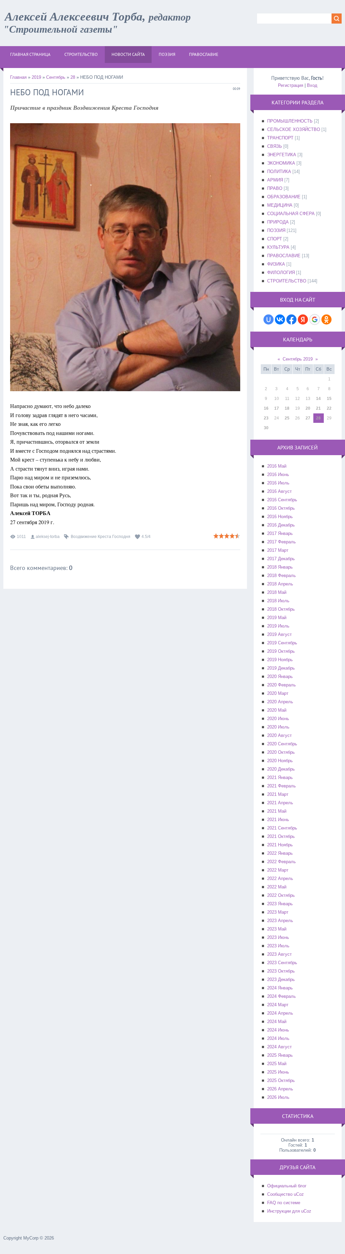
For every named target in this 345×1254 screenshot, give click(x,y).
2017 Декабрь (281, 558)
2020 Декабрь (281, 769)
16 (266, 408)
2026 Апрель (280, 1088)
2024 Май (276, 1021)
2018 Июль (278, 600)
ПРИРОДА (278, 222)
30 (266, 428)
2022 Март (277, 870)
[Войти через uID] (268, 319)
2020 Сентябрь (282, 743)
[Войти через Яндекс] (303, 319)
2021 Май (276, 811)
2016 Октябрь (281, 508)
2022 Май (276, 886)
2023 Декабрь (281, 979)
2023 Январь (280, 903)
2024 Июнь (278, 1029)
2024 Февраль (281, 996)
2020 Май (276, 710)
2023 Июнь (278, 937)
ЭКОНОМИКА (281, 163)
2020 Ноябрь (280, 760)
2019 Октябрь (281, 651)
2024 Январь (280, 987)
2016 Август (279, 491)
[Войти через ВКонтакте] (280, 319)
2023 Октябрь (281, 971)
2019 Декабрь (281, 668)
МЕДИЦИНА (279, 205)
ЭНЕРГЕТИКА (281, 154)
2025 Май (276, 1063)
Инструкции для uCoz (289, 1211)
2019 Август (279, 634)
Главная (18, 77)
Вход (312, 85)
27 (308, 418)
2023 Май (276, 928)
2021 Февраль (281, 785)
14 (318, 398)
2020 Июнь (278, 718)
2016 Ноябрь (280, 516)
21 (318, 408)
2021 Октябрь (281, 836)
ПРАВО (274, 188)
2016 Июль (278, 482)
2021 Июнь (278, 819)
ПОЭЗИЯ (276, 230)
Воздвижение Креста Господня (100, 536)
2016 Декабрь (281, 525)
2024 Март (277, 1004)
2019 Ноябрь (280, 659)
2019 (36, 77)
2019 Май (276, 617)
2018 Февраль (281, 575)
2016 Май (276, 466)
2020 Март (277, 693)
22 (329, 408)
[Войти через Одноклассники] (326, 319)
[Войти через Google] (314, 319)
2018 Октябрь (281, 609)
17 (276, 408)
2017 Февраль (281, 541)
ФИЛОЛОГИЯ (281, 272)
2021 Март (277, 794)
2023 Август (279, 954)
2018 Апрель (280, 583)
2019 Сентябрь (282, 642)
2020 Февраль (281, 684)
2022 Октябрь (281, 895)
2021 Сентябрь (282, 828)
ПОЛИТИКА (279, 171)
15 (329, 398)
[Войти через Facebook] (291, 319)
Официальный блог (287, 1185)
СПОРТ (274, 238)
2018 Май (276, 592)
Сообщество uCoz (285, 1194)
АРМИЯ (275, 179)
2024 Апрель (280, 1013)
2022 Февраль (281, 861)
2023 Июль (278, 945)
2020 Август (279, 735)
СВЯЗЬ (274, 146)
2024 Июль (278, 1038)
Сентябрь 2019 (298, 359)
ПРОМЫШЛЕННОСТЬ (290, 121)
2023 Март (277, 912)
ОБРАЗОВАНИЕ (284, 196)
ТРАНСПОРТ (280, 137)
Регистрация (290, 85)
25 (287, 418)
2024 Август (279, 1046)
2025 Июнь (278, 1072)
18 (287, 408)
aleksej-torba (48, 536)
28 (72, 77)
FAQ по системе (283, 1202)
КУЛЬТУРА (278, 247)
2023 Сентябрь (282, 962)
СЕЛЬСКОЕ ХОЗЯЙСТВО (293, 129)
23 (266, 418)
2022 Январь (280, 853)
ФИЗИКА (276, 264)
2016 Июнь (278, 474)
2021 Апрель (280, 802)
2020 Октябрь (281, 752)
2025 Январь (280, 1055)
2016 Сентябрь (282, 499)
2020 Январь (280, 676)
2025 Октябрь (281, 1080)
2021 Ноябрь (280, 844)
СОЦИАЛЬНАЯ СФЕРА (291, 213)
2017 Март (277, 550)
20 (308, 408)
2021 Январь (280, 777)
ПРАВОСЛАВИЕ (284, 255)
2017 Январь (280, 533)
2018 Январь (280, 567)
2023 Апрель (280, 920)
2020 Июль (278, 727)
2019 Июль (278, 626)
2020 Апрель (280, 701)
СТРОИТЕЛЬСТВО (286, 280)
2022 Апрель (280, 878)
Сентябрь (55, 77)
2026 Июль (278, 1097)
